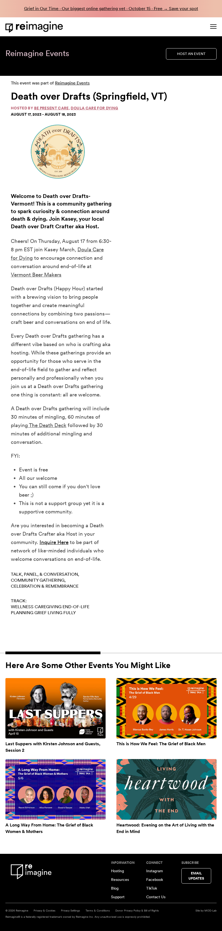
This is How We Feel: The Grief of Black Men (160, 743)
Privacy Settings (70, 910)
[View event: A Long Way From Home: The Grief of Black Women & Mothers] (55, 789)
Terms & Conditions (98, 910)
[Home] (35, 26)
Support (118, 897)
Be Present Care (51, 108)
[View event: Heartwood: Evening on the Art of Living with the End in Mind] (166, 789)
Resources (120, 879)
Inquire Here (54, 542)
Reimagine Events (72, 83)
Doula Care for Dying (94, 108)
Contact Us (155, 897)
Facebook (154, 879)
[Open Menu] (213, 26)
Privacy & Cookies (45, 910)
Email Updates (196, 876)
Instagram (154, 871)
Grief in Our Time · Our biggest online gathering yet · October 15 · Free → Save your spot (111, 8)
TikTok (151, 888)
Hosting (117, 871)
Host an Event (191, 54)
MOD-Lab (210, 910)
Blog (115, 888)
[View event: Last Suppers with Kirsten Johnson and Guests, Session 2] (55, 708)
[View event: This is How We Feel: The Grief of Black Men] (166, 708)
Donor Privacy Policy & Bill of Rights (137, 910)
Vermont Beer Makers (36, 275)
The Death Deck (47, 425)
